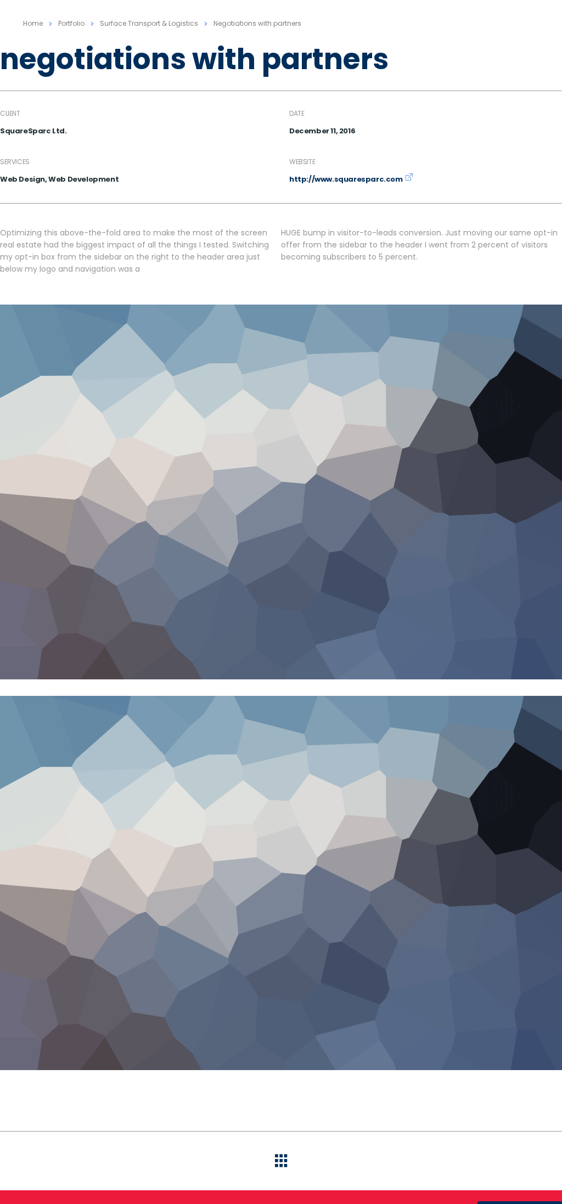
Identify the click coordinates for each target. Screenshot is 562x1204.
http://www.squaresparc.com (346, 179)
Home (33, 23)
